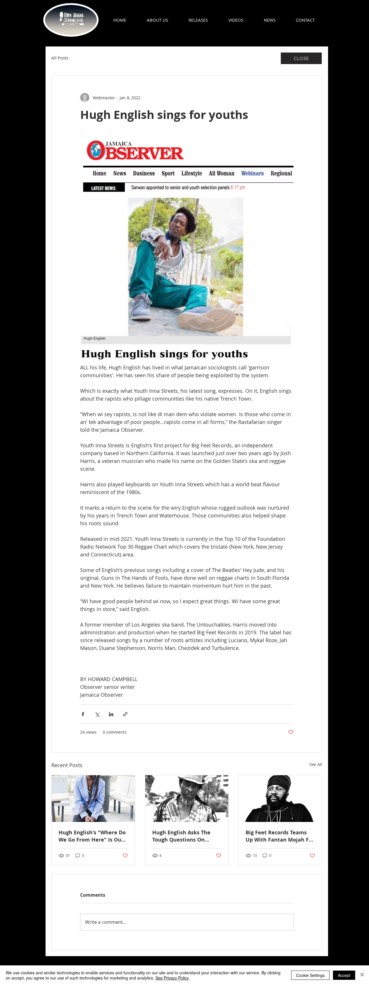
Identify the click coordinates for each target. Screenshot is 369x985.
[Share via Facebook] (83, 714)
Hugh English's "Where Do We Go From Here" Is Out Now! (92, 836)
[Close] (362, 975)
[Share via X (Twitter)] (97, 714)
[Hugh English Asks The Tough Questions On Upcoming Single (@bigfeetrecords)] (187, 798)
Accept (344, 975)
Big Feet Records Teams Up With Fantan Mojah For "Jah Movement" (280, 836)
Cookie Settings (310, 975)
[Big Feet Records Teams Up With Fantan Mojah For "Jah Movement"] (280, 798)
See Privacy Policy (172, 978)
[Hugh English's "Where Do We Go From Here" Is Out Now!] (93, 798)
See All (315, 764)
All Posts (59, 58)
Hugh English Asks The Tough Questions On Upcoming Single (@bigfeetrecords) (181, 836)
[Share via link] (125, 714)
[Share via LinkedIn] (111, 714)
